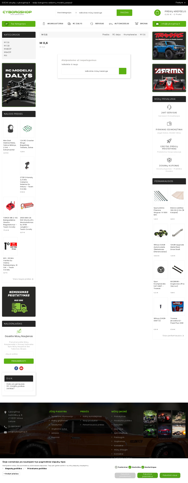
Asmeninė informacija (62, 416)
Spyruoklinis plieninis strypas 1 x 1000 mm (160, 211)
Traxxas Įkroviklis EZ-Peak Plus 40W (177, 320)
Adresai (55, 433)
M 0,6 (6, 42)
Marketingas (150, 467)
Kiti (5, 55)
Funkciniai (123, 467)
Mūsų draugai (121, 449)
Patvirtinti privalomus (125, 475)
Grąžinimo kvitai (59, 429)
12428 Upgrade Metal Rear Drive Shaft (177, 247)
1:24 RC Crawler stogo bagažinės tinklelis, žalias (27, 144)
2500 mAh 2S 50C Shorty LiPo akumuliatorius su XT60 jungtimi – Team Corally (27, 223)
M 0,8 (7, 46)
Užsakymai (57, 424)
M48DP (8, 49)
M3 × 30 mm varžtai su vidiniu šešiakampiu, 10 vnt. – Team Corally (10, 264)
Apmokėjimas (121, 433)
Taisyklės (118, 424)
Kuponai (56, 437)
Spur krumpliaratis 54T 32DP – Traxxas (160, 285)
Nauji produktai (90, 420)
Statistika (136, 467)
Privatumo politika (123, 420)
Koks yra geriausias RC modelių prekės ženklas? (16, 386)
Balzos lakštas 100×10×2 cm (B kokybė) (177, 210)
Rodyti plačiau (12, 474)
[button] (18, 24)
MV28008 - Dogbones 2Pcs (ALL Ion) (177, 283)
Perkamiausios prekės (93, 424)
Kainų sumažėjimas (92, 416)
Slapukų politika (13, 468)
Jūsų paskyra (58, 411)
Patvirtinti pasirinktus (147, 475)
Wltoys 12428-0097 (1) (160, 319)
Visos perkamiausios (174, 335)
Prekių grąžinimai (60, 420)
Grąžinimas (119, 441)
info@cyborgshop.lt (17, 431)
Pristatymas (120, 416)
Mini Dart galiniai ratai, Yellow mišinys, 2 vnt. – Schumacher (9, 145)
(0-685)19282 (14, 426)
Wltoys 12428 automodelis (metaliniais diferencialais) (160, 248)
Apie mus (118, 429)
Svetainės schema (123, 458)
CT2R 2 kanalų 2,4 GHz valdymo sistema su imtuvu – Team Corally (26, 183)
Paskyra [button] (181, 2)
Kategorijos (12, 35)
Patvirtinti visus (170, 475)
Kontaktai (118, 445)
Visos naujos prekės (23, 279)
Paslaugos (119, 437)
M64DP (7, 52)
